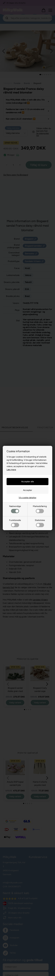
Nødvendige (15, 506)
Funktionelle (15, 520)
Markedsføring (40, 506)
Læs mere (11, 469)
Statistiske (40, 520)
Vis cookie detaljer (27, 497)
